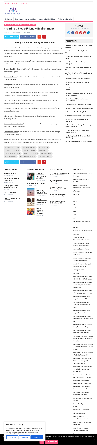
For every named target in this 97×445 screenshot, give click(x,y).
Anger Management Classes (36, 183)
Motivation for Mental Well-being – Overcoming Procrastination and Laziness (82, 285)
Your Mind (76, 434)
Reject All (25, 437)
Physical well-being (10, 156)
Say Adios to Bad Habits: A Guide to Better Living (58, 202)
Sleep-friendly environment (28, 156)
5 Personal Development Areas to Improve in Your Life (41, 176)
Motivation (76, 273)
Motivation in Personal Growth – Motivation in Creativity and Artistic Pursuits (82, 369)
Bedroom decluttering (29, 147)
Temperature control (45, 156)
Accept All (37, 437)
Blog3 (74, 208)
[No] (95, 439)
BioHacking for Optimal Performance (11, 179)
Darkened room (43, 150)
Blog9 (74, 218)
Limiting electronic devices (12, 153)
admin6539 (7, 32)
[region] (24, 431)
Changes (75, 227)
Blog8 (74, 214)
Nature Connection (10, 193)
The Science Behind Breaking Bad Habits (77, 112)
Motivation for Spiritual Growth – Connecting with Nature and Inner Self (83, 318)
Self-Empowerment (79, 413)
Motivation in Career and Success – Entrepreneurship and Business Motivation (83, 338)
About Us (14, 3)
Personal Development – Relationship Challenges (40, 211)
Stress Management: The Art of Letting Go (78, 104)
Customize (12, 437)
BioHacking (8, 19)
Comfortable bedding (29, 150)
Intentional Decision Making (47, 19)
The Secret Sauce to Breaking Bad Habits (77, 78)
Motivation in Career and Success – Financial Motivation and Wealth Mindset (83, 347)
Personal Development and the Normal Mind (41, 200)
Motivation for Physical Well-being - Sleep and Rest (20, 24)
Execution (76, 234)
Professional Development (81, 409)
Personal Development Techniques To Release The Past (41, 191)
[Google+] (39, 37)
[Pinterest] (44, 37)
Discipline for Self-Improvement (82, 230)
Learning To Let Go (78, 270)
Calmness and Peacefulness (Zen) (25, 19)
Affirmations (76, 191)
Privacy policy (52, 441)
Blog (74, 198)
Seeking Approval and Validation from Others (11, 186)
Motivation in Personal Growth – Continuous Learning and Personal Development (82, 361)
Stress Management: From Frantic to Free (78, 115)
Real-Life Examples (10, 173)
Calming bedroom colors (12, 150)
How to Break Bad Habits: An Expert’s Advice (78, 141)
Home (7, 3)
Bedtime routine (43, 147)
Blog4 (74, 211)
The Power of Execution (65, 19)
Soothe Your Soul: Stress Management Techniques (58, 195)
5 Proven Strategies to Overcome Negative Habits (58, 188)
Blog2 (74, 204)
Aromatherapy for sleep (12, 147)
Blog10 (75, 201)
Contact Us (23, 3)
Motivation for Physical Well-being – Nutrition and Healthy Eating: (81, 304)
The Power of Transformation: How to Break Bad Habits (59, 174)
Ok (42, 441)
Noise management (46, 153)
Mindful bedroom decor (31, 153)
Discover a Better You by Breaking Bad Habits (79, 108)
